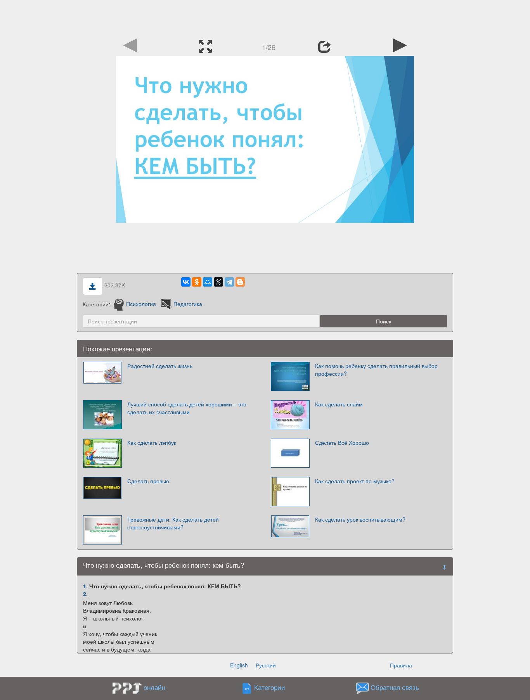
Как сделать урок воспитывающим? (360, 519)
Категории (269, 687)
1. (85, 586)
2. (85, 594)
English (239, 665)
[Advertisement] (265, 17)
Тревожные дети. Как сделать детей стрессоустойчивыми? (173, 523)
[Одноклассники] (196, 282)
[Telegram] (229, 282)
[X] (218, 282)
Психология (141, 304)
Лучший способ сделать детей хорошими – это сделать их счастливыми (186, 408)
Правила (401, 665)
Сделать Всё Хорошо (342, 442)
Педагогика (187, 304)
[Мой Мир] (207, 282)
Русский (266, 665)
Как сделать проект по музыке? (355, 481)
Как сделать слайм (339, 404)
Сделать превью (148, 481)
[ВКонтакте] (186, 282)
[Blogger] (240, 282)
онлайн (154, 687)
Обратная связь (395, 687)
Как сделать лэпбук (151, 442)
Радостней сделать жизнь (159, 366)
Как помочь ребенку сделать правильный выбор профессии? (376, 369)
